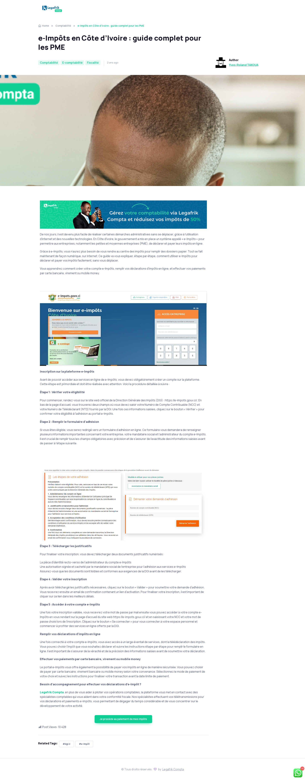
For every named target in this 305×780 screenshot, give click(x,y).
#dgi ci (66, 743)
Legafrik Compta (173, 769)
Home (45, 25)
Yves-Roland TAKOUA (243, 65)
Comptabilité (63, 25)
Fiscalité (93, 63)
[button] (123, 719)
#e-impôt (84, 743)
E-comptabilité (72, 63)
